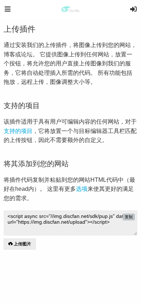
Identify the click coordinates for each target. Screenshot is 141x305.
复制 (129, 217)
